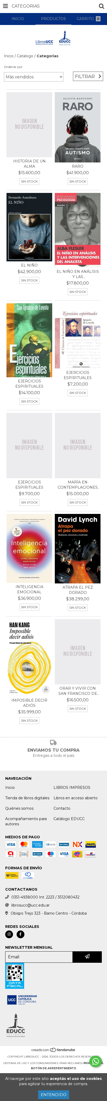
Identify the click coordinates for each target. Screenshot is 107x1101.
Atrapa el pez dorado (78, 590)
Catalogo (25, 56)
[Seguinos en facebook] (20, 934)
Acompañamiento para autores (26, 821)
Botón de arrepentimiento (53, 1068)
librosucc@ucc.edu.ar (30, 905)
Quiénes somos (19, 808)
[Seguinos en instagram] (9, 934)
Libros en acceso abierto (76, 798)
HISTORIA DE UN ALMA (29, 164)
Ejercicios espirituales (29, 384)
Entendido (53, 1094)
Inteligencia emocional (29, 589)
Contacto (62, 808)
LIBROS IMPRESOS (72, 787)
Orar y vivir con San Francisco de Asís (77, 691)
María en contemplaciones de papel (78, 485)
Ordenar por (13, 67)
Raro (77, 166)
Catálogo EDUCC (69, 818)
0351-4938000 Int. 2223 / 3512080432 (45, 897)
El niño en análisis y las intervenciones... (78, 274)
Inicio (9, 56)
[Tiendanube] (53, 1051)
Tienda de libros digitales (27, 798)
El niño (29, 265)
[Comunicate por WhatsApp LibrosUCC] (95, 1061)
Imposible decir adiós (29, 703)
